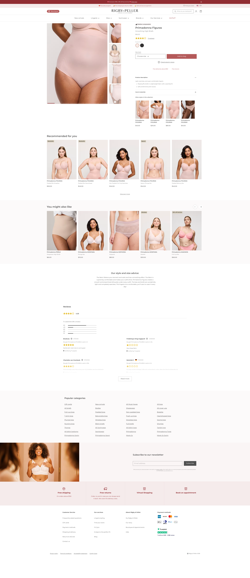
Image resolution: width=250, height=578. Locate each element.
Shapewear (130, 408)
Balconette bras (101, 416)
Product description (141, 77)
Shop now (134, 2)
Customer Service (68, 512)
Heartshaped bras (164, 416)
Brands (139, 18)
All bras (160, 404)
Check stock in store (167, 62)
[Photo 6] (88, 103)
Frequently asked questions (71, 518)
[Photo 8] (103, 103)
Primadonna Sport (102, 436)
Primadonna (131, 432)
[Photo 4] (73, 103)
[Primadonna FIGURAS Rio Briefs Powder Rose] (142, 110)
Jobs (127, 532)
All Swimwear (100, 428)
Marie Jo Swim (162, 436)
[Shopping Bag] (200, 11)
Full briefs (130, 424)
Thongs (67, 428)
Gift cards (68, 404)
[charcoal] (142, 45)
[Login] (196, 11)
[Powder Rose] (137, 45)
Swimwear (123, 18)
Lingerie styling (99, 518)
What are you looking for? (184, 11)
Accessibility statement (80, 553)
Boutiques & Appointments (135, 527)
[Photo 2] (58, 103)
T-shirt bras (68, 416)
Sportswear (99, 432)
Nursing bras (69, 424)
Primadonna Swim (71, 436)
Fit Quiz (96, 527)
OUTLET (172, 18)
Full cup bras (69, 412)
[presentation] (195, 207)
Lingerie (94, 18)
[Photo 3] (66, 103)
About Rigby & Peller (133, 512)
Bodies (98, 408)
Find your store (99, 523)
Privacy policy (54, 553)
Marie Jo (129, 436)
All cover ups (162, 408)
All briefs (67, 408)
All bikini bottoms (71, 432)
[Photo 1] (51, 103)
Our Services (155, 18)
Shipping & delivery (69, 532)
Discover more (125, 194)
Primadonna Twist (164, 432)
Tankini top (161, 428)
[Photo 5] (80, 103)
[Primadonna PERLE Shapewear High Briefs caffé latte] (62, 230)
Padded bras (100, 412)
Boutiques (54, 11)
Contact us (66, 541)
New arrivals (79, 18)
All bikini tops (131, 428)
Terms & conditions (65, 553)
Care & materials (140, 92)
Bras (108, 18)
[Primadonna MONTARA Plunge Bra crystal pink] (93, 230)
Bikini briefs (99, 424)
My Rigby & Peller (132, 518)
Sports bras (161, 420)
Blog (95, 537)
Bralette (160, 412)
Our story (129, 523)
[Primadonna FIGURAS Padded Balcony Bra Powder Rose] (187, 159)
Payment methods (68, 527)
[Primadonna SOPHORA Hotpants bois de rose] (124, 230)
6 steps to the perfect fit (102, 532)
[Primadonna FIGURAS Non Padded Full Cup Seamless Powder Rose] (124, 159)
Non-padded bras (133, 412)
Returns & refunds (68, 537)
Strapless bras (131, 420)
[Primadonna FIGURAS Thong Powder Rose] (188, 110)
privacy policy (159, 469)
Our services (98, 512)
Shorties (160, 424)
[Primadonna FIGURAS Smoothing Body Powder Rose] (157, 110)
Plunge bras (69, 420)
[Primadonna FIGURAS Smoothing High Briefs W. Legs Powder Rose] (172, 110)
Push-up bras (131, 416)
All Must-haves (132, 404)
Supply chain (93, 553)
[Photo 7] (95, 103)
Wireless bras (100, 420)
